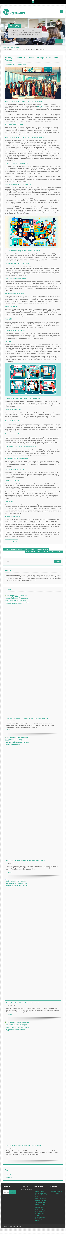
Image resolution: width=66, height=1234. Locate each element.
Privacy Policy (26, 1232)
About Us (14, 26)
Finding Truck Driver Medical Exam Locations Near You (23, 1003)
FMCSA (39, 106)
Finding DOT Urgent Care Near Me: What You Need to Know (25, 860)
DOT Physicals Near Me (11, 539)
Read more (9, 729)
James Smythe (22, 64)
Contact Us (9, 1177)
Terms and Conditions (37, 1232)
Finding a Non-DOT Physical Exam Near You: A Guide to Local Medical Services (27, 549)
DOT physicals (55, 1193)
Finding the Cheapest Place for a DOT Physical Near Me (24, 1145)
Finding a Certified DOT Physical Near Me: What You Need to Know (28, 718)
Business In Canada (11, 542)
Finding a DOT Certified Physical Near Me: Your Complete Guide (43, 551)
